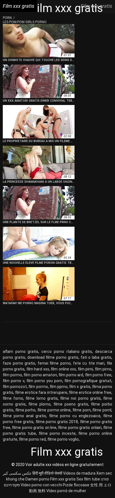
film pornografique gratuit (87, 381)
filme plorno (39, 404)
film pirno (103, 369)
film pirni (85, 369)
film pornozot (15, 386)
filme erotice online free (90, 392)
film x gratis (79, 386)
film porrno (38, 386)
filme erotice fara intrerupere (41, 392)
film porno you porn (44, 381)
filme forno (13, 398)
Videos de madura (79, 473)
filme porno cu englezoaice (74, 416)
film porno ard (71, 375)
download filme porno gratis (52, 357)
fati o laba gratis (96, 357)
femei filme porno (54, 363)
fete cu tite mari (89, 363)
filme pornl (101, 410)
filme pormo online (54, 410)
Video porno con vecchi (41, 485)
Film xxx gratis (63, 479)
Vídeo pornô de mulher (66, 491)
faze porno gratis (19, 363)
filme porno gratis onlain (79, 427)
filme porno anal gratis (24, 416)
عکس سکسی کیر (17, 473)
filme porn (82, 410)
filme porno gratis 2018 (57, 421)
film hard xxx (38, 369)
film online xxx (63, 369)
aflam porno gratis (20, 351)
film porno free (98, 375)
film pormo (12, 375)
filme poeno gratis (71, 404)
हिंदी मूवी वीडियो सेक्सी (47, 473)
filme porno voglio (63, 439)
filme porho (25, 410)
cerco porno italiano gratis (66, 351)
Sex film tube (88, 479)
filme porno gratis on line (34, 427)
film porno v (13, 381)
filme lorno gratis (42, 398)
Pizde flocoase (76, 485)
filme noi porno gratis (80, 398)
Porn (8, 18)
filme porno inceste (57, 433)
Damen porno (37, 479)
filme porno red (32, 439)
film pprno (59, 386)
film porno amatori (40, 375)
